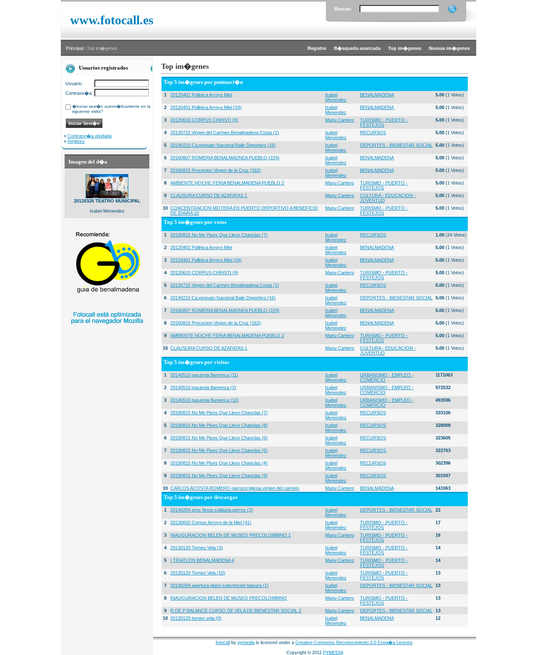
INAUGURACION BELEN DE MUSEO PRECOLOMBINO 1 (230, 535)
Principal (74, 48)
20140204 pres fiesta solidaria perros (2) (211, 509)
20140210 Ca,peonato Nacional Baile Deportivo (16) (223, 145)
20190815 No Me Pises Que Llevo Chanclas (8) (219, 425)
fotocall (223, 642)
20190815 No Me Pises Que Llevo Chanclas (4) (219, 462)
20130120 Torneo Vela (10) (197, 572)
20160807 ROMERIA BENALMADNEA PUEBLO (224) (224, 157)
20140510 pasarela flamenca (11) (204, 374)
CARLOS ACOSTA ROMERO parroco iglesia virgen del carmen (234, 488)
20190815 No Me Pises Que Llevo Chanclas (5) (219, 450)
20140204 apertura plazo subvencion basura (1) (219, 585)
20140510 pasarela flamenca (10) (204, 400)
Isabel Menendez (336, 97)
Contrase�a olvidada (90, 135)
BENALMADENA (377, 94)
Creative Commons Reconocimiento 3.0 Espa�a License (353, 642)
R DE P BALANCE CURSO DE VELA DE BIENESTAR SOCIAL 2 (235, 610)
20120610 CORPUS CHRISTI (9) (204, 119)
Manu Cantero (339, 119)
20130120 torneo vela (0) (196, 618)
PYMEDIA (333, 652)
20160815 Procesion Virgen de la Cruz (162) (215, 170)
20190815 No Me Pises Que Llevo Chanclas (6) (219, 437)
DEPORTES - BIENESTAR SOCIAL (396, 145)
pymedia (246, 642)
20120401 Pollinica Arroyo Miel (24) (206, 107)
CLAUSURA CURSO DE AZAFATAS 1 (208, 195)
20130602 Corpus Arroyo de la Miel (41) (210, 522)
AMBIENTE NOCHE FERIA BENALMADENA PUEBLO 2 (227, 182)
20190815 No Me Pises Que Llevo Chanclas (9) (219, 475)
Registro (76, 141)
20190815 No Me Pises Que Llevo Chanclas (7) (219, 234)
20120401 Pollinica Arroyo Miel (201, 94)
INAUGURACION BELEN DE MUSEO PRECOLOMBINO (228, 597)
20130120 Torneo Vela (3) (196, 547)
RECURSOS (373, 132)
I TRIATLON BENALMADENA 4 (202, 560)
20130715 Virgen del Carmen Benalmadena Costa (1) (224, 132)
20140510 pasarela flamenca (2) (203, 387)
